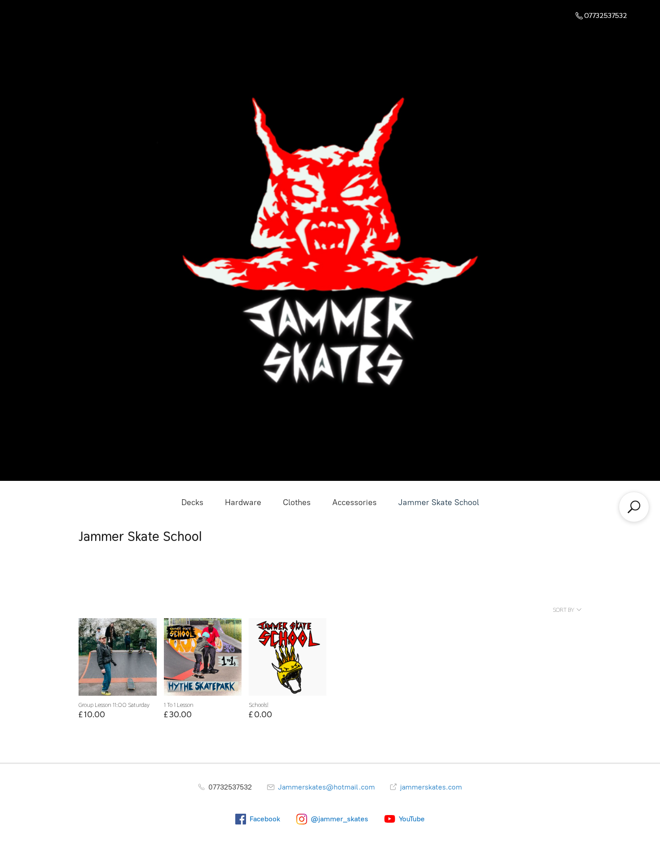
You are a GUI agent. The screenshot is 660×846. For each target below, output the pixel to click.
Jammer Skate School (438, 502)
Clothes (297, 502)
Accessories (354, 502)
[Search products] (634, 507)
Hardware (243, 502)
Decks (192, 502)
